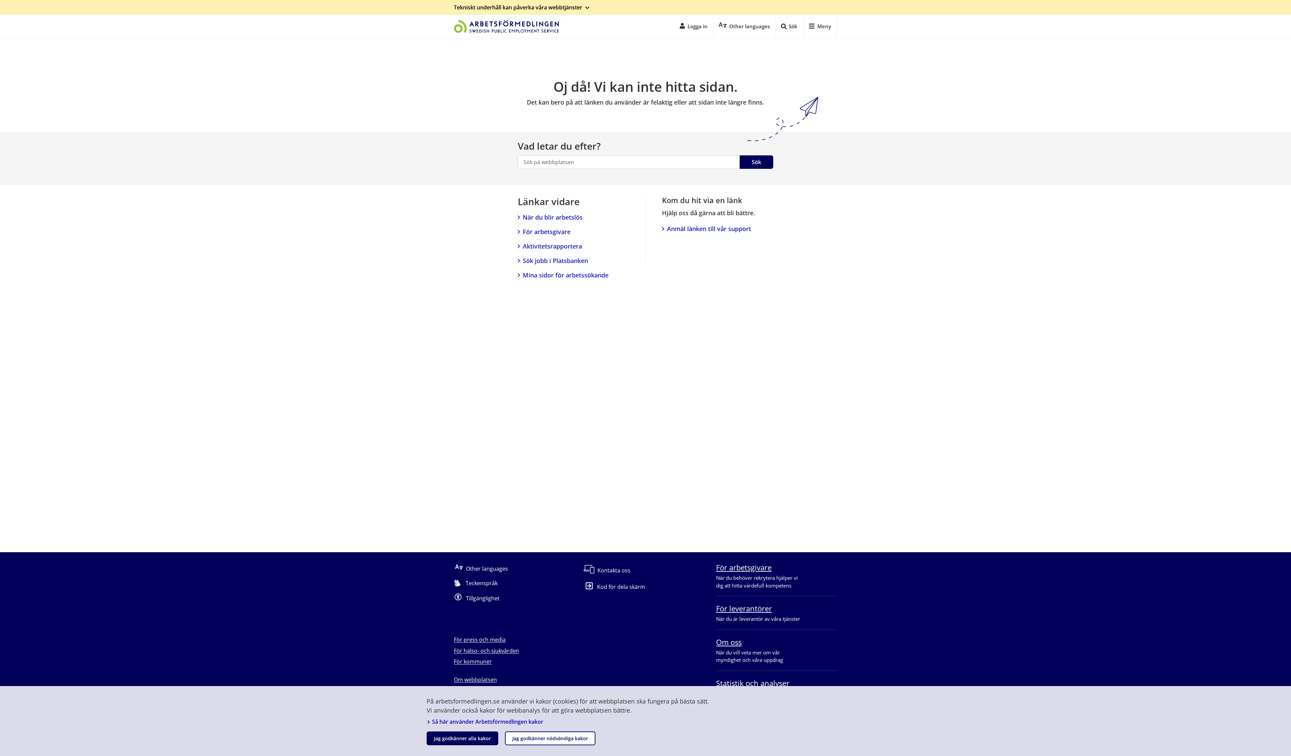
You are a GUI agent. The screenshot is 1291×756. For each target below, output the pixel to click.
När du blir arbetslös (553, 217)
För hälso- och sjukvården (486, 650)
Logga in (698, 26)
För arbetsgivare (547, 232)
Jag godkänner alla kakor (462, 738)
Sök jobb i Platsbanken (555, 261)
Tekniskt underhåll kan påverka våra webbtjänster (518, 7)
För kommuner (473, 661)
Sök (756, 162)
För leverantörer (744, 608)
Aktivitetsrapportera (552, 246)
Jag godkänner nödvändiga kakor (550, 738)
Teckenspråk (482, 583)
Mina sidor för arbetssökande (566, 275)
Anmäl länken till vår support (709, 229)
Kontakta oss (613, 570)
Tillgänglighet (483, 598)
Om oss (729, 642)
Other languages (487, 568)
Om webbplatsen (475, 679)
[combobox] (629, 162)
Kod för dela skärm (621, 587)
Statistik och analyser (752, 683)
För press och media (480, 639)
